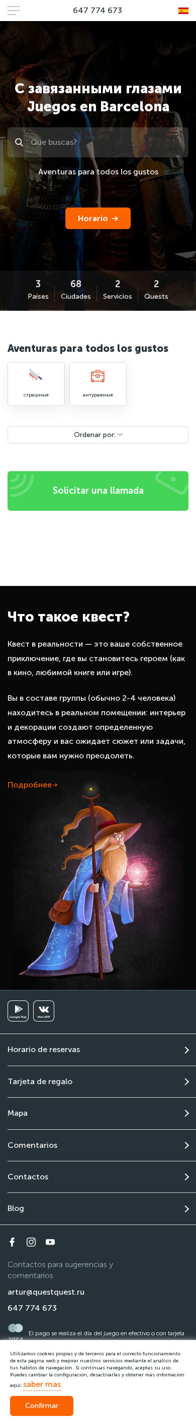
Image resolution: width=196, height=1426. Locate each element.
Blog (16, 1208)
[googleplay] (18, 1011)
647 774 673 (97, 10)
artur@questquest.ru (46, 1292)
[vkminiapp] (43, 1011)
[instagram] (31, 1242)
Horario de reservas (44, 1049)
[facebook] (12, 1242)
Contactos (28, 1176)
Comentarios (32, 1145)
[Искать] (20, 142)
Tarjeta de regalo (40, 1081)
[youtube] (50, 1242)
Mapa (18, 1113)
